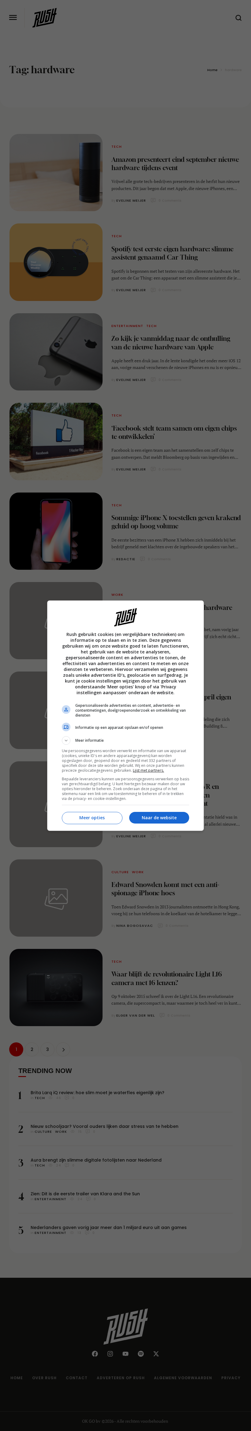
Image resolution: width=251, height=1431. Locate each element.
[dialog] (125, 715)
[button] (125, 740)
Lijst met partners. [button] (148, 770)
